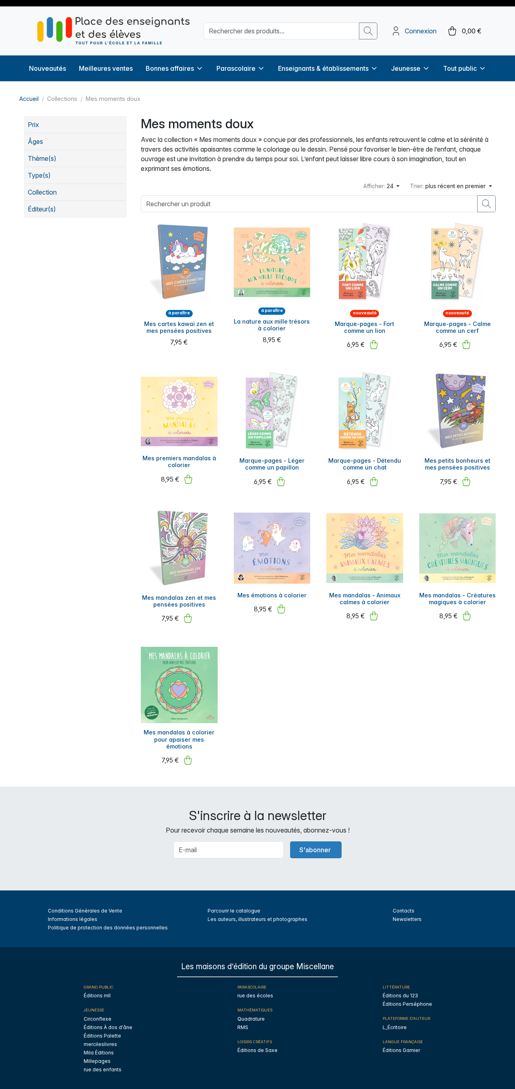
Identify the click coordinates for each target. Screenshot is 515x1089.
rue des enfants (103, 1069)
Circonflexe (97, 1019)
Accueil (29, 98)
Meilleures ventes (106, 68)
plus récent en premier (448, 186)
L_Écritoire (395, 1027)
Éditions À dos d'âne (108, 1027)
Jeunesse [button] (405, 68)
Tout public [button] (460, 68)
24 (379, 186)
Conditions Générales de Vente (85, 911)
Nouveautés (47, 68)
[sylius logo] (113, 31)
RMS (242, 1027)
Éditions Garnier (401, 1050)
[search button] (368, 31)
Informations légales (72, 919)
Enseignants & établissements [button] (323, 68)
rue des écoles (255, 996)
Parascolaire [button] (235, 68)
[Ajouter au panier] (374, 344)
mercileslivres (100, 1044)
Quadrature (251, 1019)
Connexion (421, 31)
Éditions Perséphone (407, 1004)
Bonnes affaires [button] (170, 68)
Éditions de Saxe (257, 1050)
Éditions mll (97, 996)
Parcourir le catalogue (234, 911)
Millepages (97, 1061)
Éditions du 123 (400, 996)
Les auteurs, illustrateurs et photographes (257, 919)
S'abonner (315, 850)
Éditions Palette (102, 1036)
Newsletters (407, 919)
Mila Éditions (99, 1053)
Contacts (403, 911)
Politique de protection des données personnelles (108, 928)
